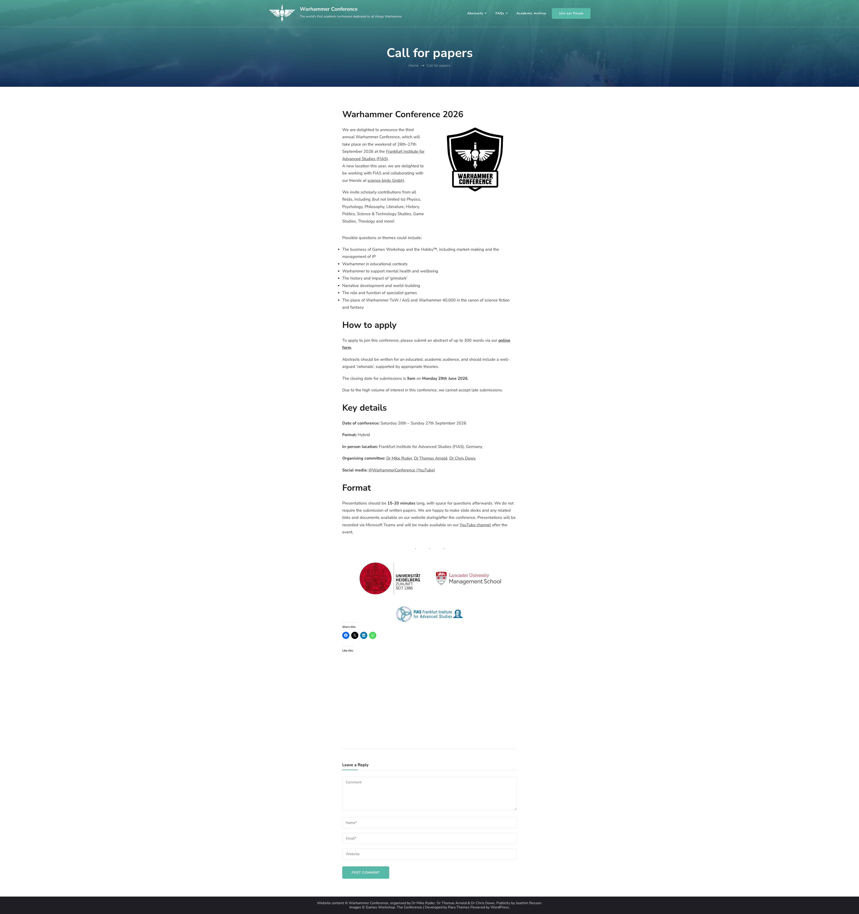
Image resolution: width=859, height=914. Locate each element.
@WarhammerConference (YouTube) (401, 470)
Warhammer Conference (328, 9)
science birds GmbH (386, 180)
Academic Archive (531, 13)
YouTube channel (475, 525)
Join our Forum (571, 13)
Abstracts (475, 13)
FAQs (499, 13)
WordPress (500, 907)
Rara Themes (459, 907)
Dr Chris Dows (462, 458)
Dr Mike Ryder (399, 458)
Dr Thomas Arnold (430, 458)
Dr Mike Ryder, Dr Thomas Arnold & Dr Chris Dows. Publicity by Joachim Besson (476, 903)
